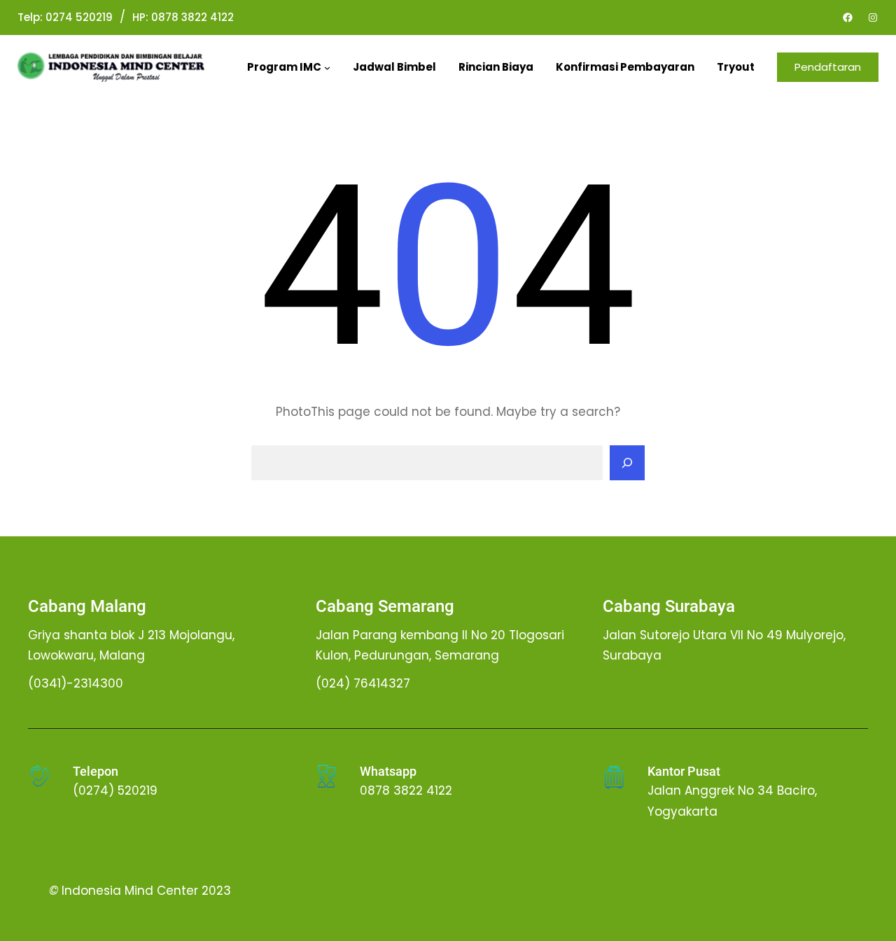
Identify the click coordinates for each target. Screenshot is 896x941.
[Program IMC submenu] (327, 67)
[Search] (627, 462)
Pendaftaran (827, 67)
